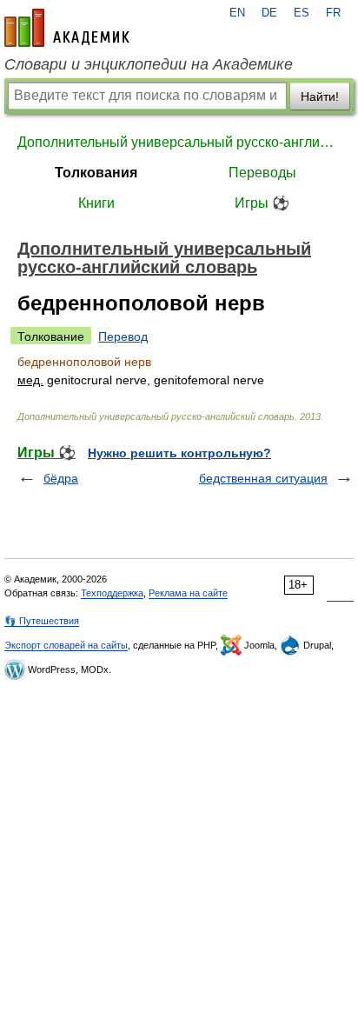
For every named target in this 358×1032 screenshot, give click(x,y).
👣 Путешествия (41, 621)
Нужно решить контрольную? (179, 453)
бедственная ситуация (263, 478)
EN (237, 13)
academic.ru (66, 28)
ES (301, 13)
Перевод (123, 336)
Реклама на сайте (188, 593)
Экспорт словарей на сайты (66, 645)
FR (333, 13)
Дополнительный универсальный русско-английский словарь (179, 142)
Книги (96, 203)
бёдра (60, 478)
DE (269, 13)
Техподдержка (112, 593)
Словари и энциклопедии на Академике (148, 64)
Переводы (262, 172)
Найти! (320, 96)
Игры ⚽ (262, 203)
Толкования (96, 172)
